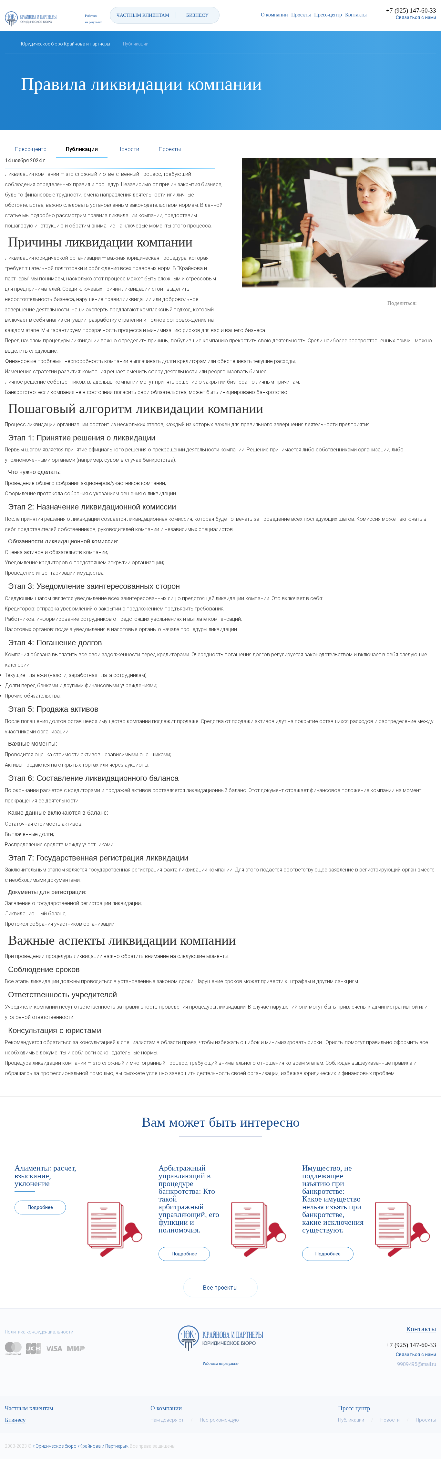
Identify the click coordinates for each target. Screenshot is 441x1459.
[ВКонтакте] (421, 303)
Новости (128, 149)
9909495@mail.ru (416, 1364)
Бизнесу (15, 1420)
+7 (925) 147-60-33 (411, 10)
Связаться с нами (416, 17)
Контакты (356, 14)
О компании (274, 14)
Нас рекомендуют (220, 1420)
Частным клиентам (29, 1408)
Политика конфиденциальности (39, 1331)
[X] (431, 303)
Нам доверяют (167, 1420)
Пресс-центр (328, 14)
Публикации (82, 149)
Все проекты (220, 1287)
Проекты (301, 14)
